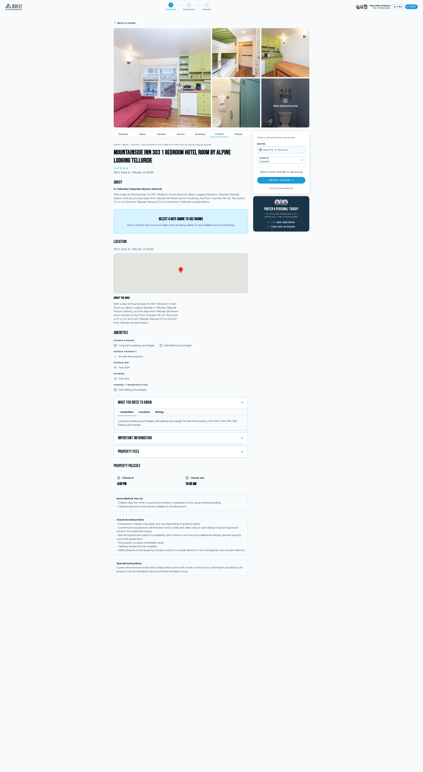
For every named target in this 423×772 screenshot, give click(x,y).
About (142, 134)
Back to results (126, 23)
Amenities (200, 134)
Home (116, 144)
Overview (123, 134)
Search (125, 144)
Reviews (161, 134)
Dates (261, 144)
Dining (159, 411)
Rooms (180, 134)
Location (219, 134)
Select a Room (279, 180)
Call (283, 222)
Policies (238, 134)
